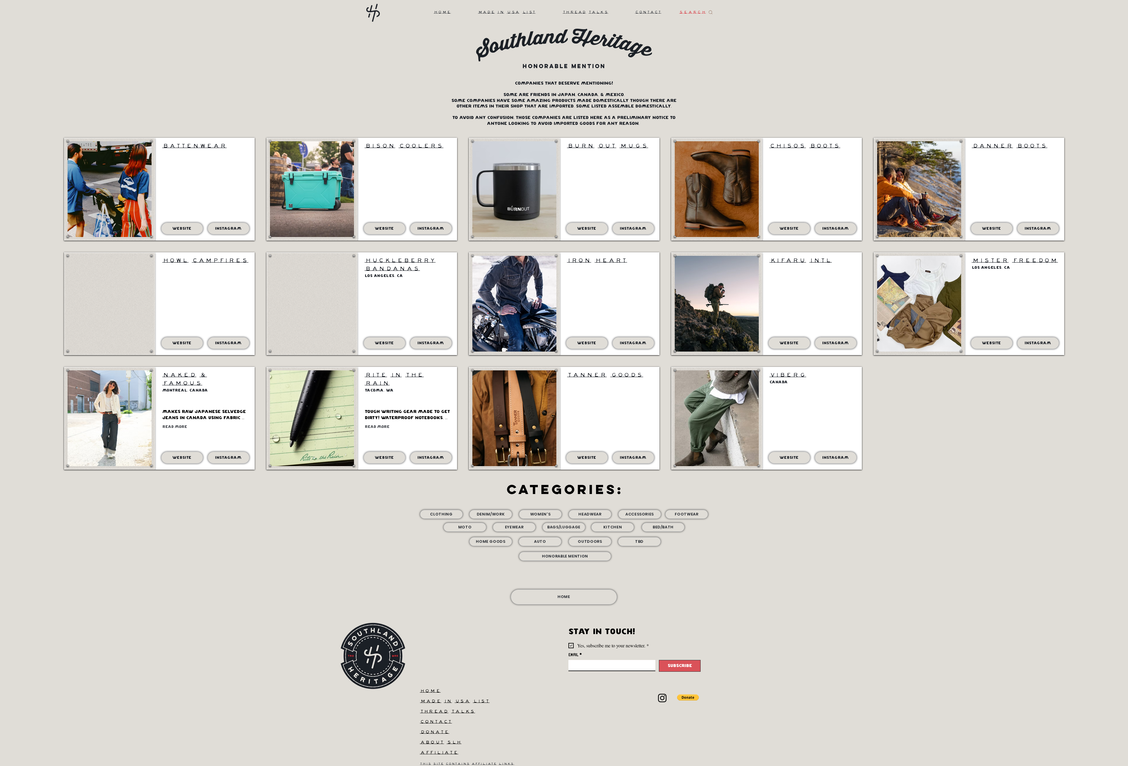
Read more (174, 427)
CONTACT (436, 722)
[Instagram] (662, 698)
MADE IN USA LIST (454, 701)
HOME (430, 691)
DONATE (434, 732)
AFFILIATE (439, 753)
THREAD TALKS (447, 712)
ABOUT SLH (440, 742)
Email (575, 655)
